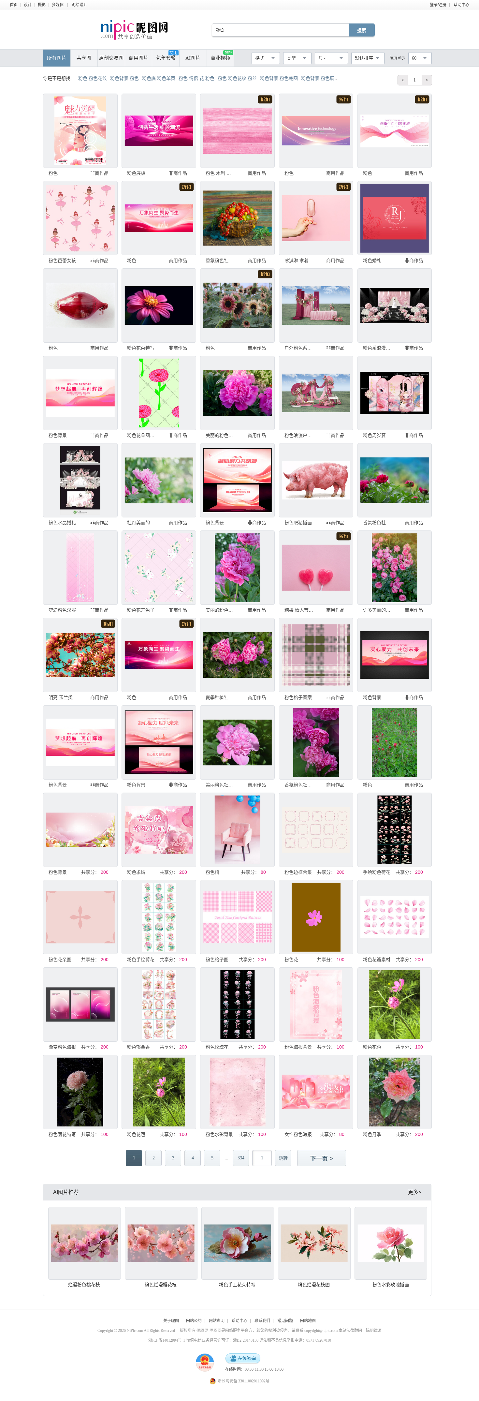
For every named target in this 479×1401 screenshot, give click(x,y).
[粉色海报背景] (316, 1004)
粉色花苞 (372, 1047)
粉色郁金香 (138, 1047)
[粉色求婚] (159, 830)
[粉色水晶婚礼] (80, 480)
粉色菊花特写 (62, 1134)
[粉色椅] (237, 830)
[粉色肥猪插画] (316, 480)
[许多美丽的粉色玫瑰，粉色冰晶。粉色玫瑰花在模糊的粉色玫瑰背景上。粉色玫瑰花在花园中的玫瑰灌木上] (394, 567)
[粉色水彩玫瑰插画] (391, 1243)
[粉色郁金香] (159, 1004)
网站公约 (194, 1321)
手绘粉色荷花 (376, 872)
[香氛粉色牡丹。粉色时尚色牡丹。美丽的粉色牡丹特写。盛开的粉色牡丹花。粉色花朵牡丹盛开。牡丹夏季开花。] (394, 480)
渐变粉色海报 (62, 1047)
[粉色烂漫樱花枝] (161, 1243)
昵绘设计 (79, 5)
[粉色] (80, 131)
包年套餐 (166, 58)
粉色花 (291, 959)
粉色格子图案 (298, 697)
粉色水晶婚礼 (62, 522)
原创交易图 (111, 58)
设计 (28, 5)
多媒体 (58, 5)
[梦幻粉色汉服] (80, 567)
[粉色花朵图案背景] (159, 393)
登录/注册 (438, 5)
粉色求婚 (136, 872)
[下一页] (322, 1159)
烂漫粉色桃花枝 (84, 1284)
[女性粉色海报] (316, 1092)
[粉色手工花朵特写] (237, 1243)
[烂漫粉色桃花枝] (84, 1243)
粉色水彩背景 (219, 1134)
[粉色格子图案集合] (237, 917)
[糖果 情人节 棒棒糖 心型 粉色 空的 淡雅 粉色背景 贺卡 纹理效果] (316, 567)
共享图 (84, 58)
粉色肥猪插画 (298, 522)
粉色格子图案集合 (220, 959)
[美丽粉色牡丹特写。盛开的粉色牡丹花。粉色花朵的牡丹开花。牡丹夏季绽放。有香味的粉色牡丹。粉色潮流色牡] (237, 742)
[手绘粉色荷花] (394, 830)
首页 (14, 5)
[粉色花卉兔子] (159, 567)
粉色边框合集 (298, 872)
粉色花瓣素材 (376, 959)
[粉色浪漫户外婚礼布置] (316, 393)
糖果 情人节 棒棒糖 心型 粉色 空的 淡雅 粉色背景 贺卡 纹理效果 (299, 610)
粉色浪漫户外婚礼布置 (299, 435)
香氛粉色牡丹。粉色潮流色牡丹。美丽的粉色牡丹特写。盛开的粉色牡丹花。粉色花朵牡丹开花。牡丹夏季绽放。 (220, 260)
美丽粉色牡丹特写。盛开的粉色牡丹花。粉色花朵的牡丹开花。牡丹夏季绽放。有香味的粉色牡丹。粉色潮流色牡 (220, 784)
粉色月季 (372, 1134)
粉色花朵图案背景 (141, 435)
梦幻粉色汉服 (62, 610)
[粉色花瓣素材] (394, 917)
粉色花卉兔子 (140, 610)
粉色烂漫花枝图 (314, 1284)
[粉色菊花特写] (80, 1092)
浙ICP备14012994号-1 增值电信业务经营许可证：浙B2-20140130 (203, 1340)
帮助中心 (461, 5)
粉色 (53, 173)
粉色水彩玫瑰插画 (390, 1284)
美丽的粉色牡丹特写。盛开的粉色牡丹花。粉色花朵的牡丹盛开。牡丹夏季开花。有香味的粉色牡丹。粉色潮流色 (220, 435)
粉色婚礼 (372, 260)
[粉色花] (316, 917)
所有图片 (56, 58)
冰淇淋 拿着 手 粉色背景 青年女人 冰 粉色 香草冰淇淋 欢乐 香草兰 (299, 260)
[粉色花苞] (394, 1004)
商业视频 (221, 56)
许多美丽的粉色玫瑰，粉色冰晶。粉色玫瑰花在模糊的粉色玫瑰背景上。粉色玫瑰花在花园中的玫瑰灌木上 (377, 610)
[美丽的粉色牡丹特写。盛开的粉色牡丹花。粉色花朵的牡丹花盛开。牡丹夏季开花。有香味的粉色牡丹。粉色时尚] (237, 567)
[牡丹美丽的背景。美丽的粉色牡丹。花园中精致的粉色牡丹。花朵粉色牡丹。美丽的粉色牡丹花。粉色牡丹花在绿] (159, 480)
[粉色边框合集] (316, 830)
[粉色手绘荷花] (159, 917)
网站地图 (308, 1321)
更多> (414, 1192)
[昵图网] (134, 30)
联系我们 (262, 1321)
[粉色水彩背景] (237, 1092)
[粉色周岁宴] (394, 393)
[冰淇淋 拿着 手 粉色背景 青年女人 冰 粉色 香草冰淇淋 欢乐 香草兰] (316, 218)
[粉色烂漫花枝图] (314, 1243)
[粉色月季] (394, 1092)
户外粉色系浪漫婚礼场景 (299, 347)
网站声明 (217, 1321)
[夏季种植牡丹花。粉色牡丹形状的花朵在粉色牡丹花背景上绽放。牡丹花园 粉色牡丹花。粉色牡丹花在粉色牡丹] (237, 655)
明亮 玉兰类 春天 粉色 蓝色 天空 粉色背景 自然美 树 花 (63, 697)
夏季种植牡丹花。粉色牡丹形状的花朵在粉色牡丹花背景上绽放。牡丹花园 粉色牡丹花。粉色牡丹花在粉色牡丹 (220, 697)
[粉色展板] (159, 131)
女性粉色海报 (298, 1134)
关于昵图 (171, 1321)
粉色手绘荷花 (140, 959)
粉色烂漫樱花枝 (161, 1284)
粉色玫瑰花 (217, 1047)
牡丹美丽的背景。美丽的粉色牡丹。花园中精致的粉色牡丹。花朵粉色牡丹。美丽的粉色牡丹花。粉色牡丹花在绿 (141, 522)
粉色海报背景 (298, 1047)
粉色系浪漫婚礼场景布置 (377, 347)
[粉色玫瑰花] (237, 1004)
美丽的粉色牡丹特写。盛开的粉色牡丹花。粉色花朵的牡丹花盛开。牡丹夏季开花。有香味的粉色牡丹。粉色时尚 (220, 610)
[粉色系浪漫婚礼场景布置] (394, 305)
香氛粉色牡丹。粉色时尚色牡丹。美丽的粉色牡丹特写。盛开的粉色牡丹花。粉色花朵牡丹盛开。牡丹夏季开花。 (377, 522)
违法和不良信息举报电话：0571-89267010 (295, 1340)
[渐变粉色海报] (80, 1004)
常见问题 (285, 1321)
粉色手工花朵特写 (237, 1284)
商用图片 (138, 58)
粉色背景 (58, 435)
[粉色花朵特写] (159, 305)
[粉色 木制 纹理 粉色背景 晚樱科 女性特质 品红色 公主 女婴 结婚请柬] (237, 131)
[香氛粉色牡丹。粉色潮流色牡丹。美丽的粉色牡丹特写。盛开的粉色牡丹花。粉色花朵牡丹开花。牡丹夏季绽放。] (237, 218)
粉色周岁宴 (374, 435)
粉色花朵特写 (140, 347)
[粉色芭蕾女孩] (80, 218)
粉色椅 (212, 872)
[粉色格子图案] (316, 655)
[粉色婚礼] (394, 218)
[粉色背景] (80, 393)
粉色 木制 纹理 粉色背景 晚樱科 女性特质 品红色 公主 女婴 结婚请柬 (220, 173)
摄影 (42, 5)
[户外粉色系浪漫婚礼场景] (316, 305)
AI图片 (192, 58)
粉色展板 (136, 173)
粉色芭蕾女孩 (62, 260)
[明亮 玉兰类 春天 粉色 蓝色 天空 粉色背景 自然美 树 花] (80, 655)
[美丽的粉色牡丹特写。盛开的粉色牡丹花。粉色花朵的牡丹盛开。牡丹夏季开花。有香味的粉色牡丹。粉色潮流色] (237, 393)
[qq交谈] (242, 1358)
